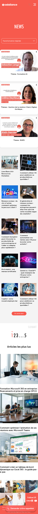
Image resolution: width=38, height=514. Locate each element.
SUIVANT (32, 327)
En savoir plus (19, 313)
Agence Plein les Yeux (23, 512)
